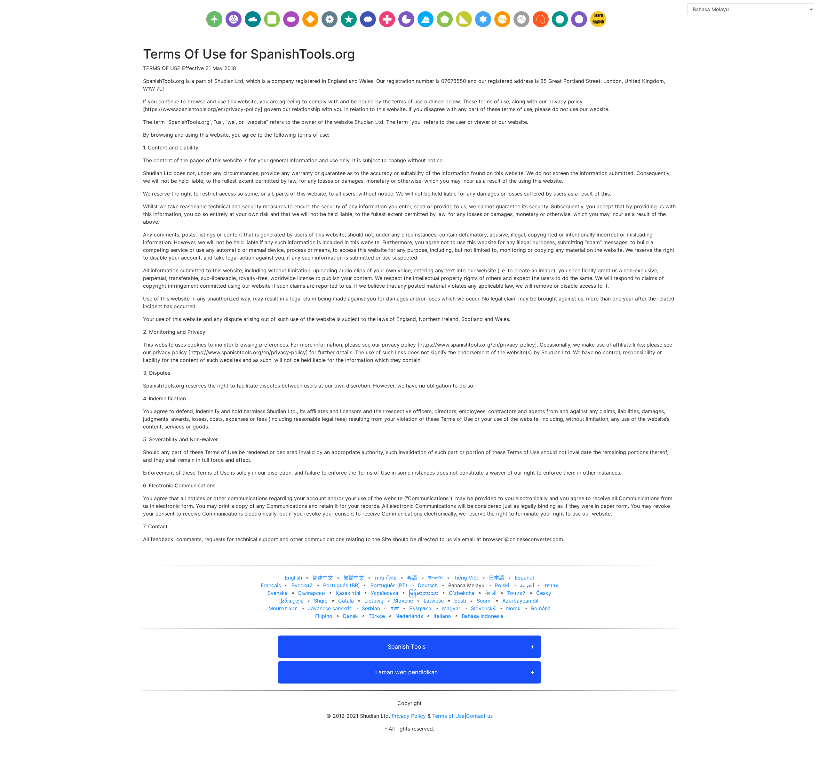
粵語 (412, 577)
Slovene (403, 600)
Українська (384, 593)
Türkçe (377, 616)
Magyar (451, 608)
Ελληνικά (420, 608)
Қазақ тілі (348, 593)
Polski (502, 585)
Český (543, 593)
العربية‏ (527, 585)
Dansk (350, 616)
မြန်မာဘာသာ (423, 593)
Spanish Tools (406, 646)
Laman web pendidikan (406, 672)
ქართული (291, 600)
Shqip (321, 600)
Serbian (371, 608)
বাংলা (395, 608)
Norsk (513, 608)
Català (346, 600)
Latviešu (434, 600)
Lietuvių (373, 600)
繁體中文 (354, 577)
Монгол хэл (283, 608)
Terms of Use (448, 716)
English (293, 577)
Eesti (460, 600)
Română (541, 608)
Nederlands (409, 616)
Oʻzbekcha (461, 593)
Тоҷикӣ (516, 593)
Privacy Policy (409, 716)
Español (524, 577)
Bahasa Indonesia (483, 616)
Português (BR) (341, 585)
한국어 (435, 577)
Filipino (323, 616)
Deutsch (428, 585)
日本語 (496, 577)
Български (311, 593)
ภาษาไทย (385, 577)
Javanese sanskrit (329, 608)
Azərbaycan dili (521, 600)
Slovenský (483, 608)
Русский (302, 585)
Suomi (484, 600)
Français (271, 585)
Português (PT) (388, 585)
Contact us (479, 716)
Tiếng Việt (466, 577)
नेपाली (491, 593)
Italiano (442, 616)
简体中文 (323, 577)
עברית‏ (551, 585)
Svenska (277, 593)
